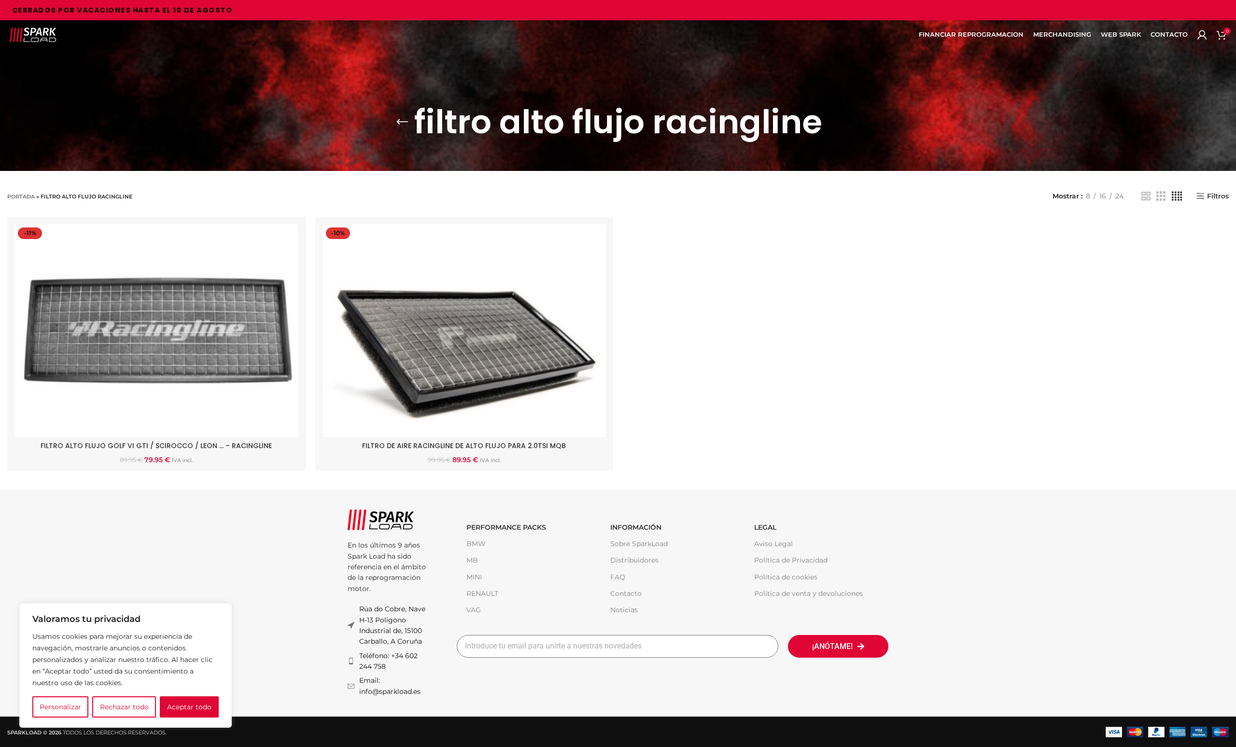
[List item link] (389, 661)
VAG (473, 610)
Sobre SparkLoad (639, 543)
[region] (125, 665)
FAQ (617, 577)
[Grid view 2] (1146, 196)
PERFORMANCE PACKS (506, 527)
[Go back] (402, 122)
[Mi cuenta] (1202, 34)
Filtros (1218, 196)
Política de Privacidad (791, 560)
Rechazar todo (124, 707)
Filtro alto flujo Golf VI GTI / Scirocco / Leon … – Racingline (156, 446)
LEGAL (765, 527)
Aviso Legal (773, 543)
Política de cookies (785, 577)
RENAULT (482, 593)
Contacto (626, 593)
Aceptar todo (189, 707)
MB (472, 560)
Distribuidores (634, 560)
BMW (476, 543)
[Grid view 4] (1177, 196)
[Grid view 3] (1161, 196)
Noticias (624, 610)
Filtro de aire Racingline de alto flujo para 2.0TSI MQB (464, 446)
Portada (21, 196)
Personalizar (60, 707)
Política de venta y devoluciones (808, 593)
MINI (474, 577)
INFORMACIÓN (635, 527)
